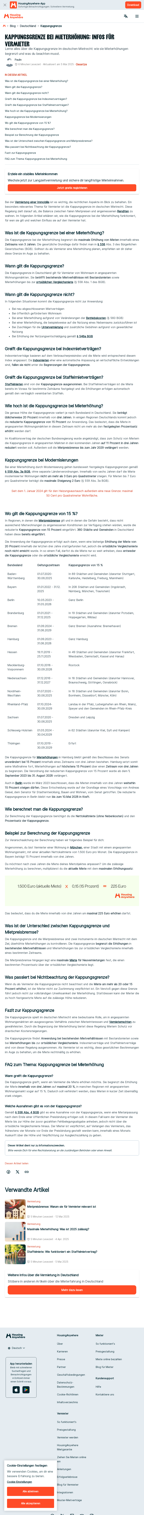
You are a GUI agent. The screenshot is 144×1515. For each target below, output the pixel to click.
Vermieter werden (67, 1437)
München (76, 847)
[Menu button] (136, 16)
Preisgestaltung (105, 1351)
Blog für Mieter (104, 1366)
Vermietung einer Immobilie (32, 202)
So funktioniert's (105, 1343)
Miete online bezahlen (109, 1359)
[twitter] (17, 1171)
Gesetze (81, 64)
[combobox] (16, 1348)
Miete (73, 960)
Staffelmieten (14, 384)
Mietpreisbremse (49, 520)
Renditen (123, 211)
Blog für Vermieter (67, 1484)
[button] (26, 1171)
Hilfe (98, 1386)
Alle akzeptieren (30, 1503)
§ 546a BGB (85, 336)
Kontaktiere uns (105, 1394)
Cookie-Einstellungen (19, 1481)
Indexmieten (41, 360)
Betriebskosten (96, 318)
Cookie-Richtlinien (67, 1394)
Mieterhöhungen (47, 757)
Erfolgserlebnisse (67, 1476)
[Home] (13, 16)
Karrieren (62, 1351)
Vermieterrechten (120, 1022)
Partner (61, 1366)
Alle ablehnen (30, 1491)
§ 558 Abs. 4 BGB (27, 1112)
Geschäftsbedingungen (71, 1374)
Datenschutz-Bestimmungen (65, 1384)
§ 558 (101, 244)
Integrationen (65, 1492)
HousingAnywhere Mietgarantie (67, 1447)
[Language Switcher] (125, 16)
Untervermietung (52, 327)
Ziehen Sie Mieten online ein (71, 1459)
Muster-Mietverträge (69, 1500)
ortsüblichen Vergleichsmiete (54, 282)
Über (60, 1343)
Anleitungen (64, 1469)
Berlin (18, 783)
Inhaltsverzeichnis (67, 1402)
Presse (61, 1359)
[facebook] (8, 1171)
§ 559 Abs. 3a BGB (17, 471)
